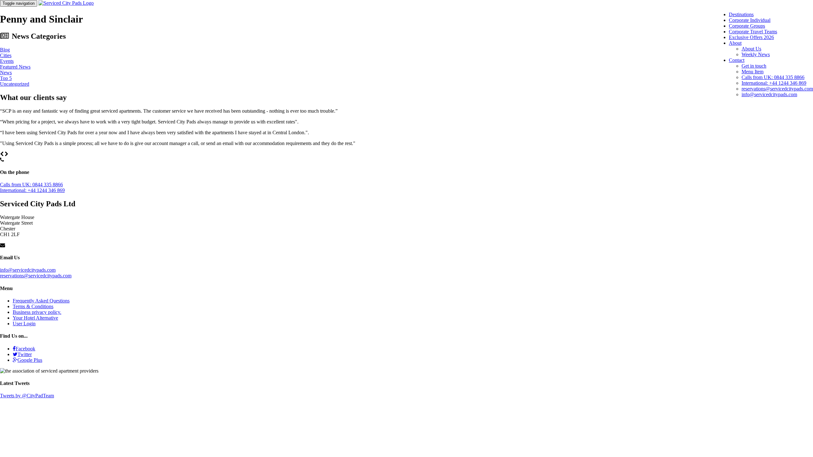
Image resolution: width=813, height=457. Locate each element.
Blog (5, 49)
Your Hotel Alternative (35, 318)
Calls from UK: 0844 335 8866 (773, 77)
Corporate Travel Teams (753, 31)
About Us (751, 48)
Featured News (15, 67)
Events (7, 61)
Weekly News (756, 54)
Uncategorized (14, 84)
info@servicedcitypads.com (769, 94)
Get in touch (754, 66)
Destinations (741, 14)
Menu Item (752, 71)
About (735, 43)
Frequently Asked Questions (41, 300)
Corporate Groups (747, 26)
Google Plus (29, 360)
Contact (736, 60)
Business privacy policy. (37, 312)
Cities (5, 55)
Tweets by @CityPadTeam (27, 395)
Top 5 (6, 78)
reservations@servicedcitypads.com (777, 88)
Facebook (25, 348)
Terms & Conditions (33, 306)
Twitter (24, 354)
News (6, 72)
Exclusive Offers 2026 (751, 37)
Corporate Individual (749, 20)
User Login (24, 323)
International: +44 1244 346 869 (774, 83)
